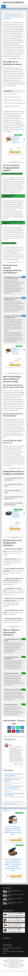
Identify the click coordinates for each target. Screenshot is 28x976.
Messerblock (5, 964)
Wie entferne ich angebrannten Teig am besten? (13, 485)
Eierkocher (17, 967)
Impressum (24, 971)
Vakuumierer (17, 963)
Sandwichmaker (17, 961)
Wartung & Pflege (16, 12)
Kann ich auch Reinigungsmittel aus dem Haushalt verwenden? (13, 497)
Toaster (9, 964)
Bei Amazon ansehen (15, 152)
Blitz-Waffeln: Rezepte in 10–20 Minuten (15, 891)
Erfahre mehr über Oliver (18, 763)
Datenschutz (18, 971)
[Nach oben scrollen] (25, 973)
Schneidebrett (20, 966)
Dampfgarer (23, 964)
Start (10, 12)
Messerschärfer (12, 967)
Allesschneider (11, 966)
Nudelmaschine (7, 961)
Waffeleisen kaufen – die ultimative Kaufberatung (15, 903)
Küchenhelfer (12, 960)
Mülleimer (16, 966)
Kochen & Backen (6, 960)
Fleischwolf (18, 964)
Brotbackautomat (22, 960)
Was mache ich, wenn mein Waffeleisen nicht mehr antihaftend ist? (13, 504)
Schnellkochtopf (11, 963)
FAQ (22, 12)
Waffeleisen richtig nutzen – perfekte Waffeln (16, 895)
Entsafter (16, 960)
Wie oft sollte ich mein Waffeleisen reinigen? (12, 491)
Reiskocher (12, 961)
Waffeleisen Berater (13, 2)
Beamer (21, 961)
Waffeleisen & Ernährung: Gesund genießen (15, 899)
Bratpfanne (6, 966)
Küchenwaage (13, 964)
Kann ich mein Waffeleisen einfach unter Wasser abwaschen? (13, 479)
